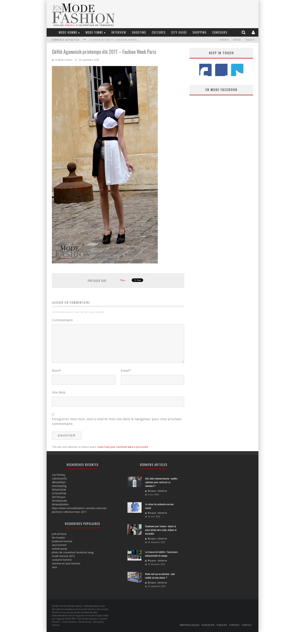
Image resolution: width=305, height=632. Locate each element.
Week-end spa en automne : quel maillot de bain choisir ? (160, 575)
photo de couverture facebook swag (73, 552)
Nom (56, 370)
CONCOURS (219, 32)
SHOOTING (139, 32)
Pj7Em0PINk (59, 493)
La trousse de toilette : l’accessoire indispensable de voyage (121, 39)
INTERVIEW (118, 32)
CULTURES (159, 32)
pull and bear (59, 534)
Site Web (58, 392)
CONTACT (237, 39)
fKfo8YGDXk (59, 489)
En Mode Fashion (64, 59)
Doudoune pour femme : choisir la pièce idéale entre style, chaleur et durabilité (161, 529)
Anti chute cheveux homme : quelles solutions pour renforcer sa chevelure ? (161, 482)
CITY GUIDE (179, 32)
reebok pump (59, 548)
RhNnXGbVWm (60, 504)
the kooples (58, 537)
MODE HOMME (68, 32)
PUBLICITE (250, 39)
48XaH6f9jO (59, 482)
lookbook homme (62, 541)
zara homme (59, 545)
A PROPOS (224, 39)
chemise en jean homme (66, 563)
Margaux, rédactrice (157, 490)
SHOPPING (200, 32)
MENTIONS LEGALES (189, 625)
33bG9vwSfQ (59, 478)
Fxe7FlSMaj (58, 475)
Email (126, 370)
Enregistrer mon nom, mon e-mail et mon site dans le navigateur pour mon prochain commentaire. (116, 421)
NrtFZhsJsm (58, 497)
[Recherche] (244, 32)
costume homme (62, 559)
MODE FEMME (94, 32)
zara (54, 567)
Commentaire (62, 320)
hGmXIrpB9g (59, 486)
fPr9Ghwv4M (59, 500)
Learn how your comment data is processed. (122, 447)
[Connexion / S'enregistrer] (253, 32)
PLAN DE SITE (208, 625)
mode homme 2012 (63, 556)
